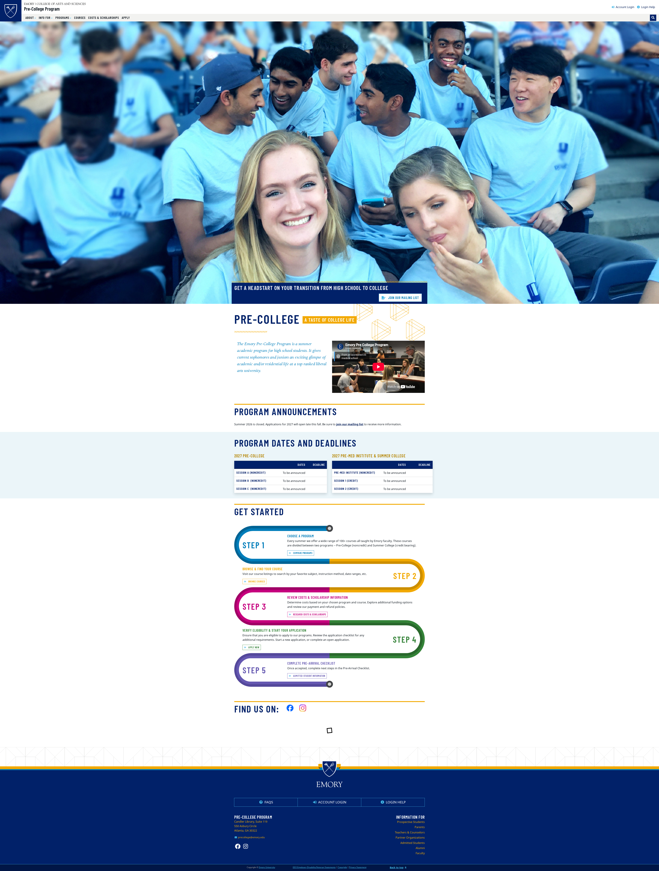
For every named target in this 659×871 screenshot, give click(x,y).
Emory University (267, 867)
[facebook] (290, 708)
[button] (30, 18)
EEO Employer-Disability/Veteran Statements (314, 867)
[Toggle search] (653, 18)
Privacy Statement (357, 867)
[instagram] (246, 846)
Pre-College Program (42, 8)
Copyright (342, 867)
